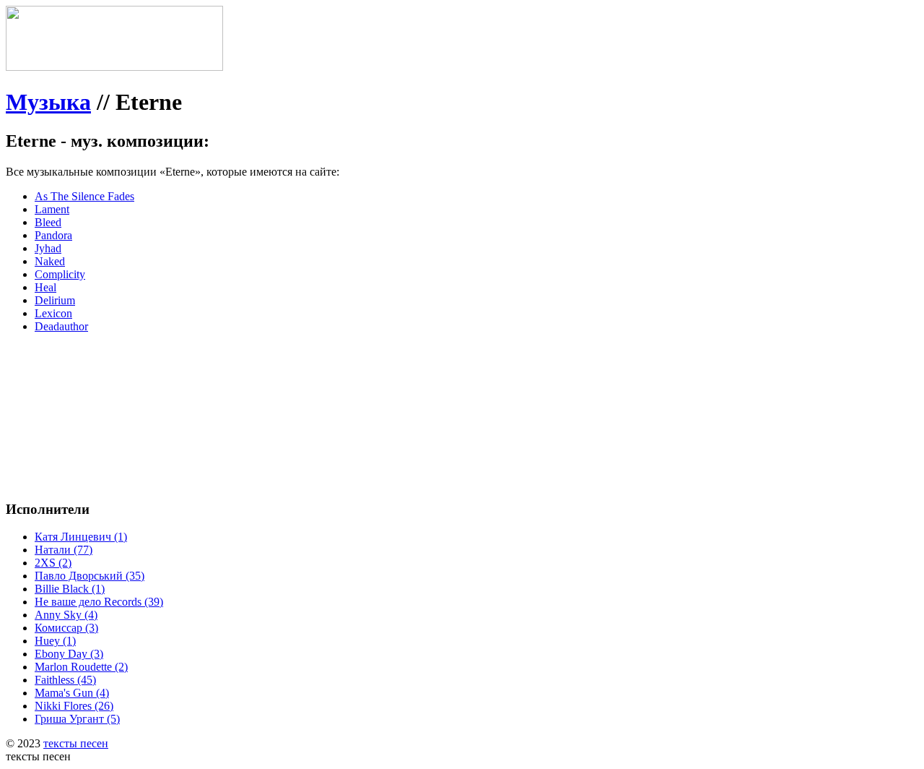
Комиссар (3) (66, 628)
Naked (50, 261)
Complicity (60, 274)
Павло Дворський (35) (89, 576)
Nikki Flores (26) (74, 706)
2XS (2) (53, 563)
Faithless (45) (65, 680)
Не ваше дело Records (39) (99, 602)
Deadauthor (61, 326)
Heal (45, 287)
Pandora (53, 235)
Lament (52, 209)
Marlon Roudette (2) (81, 667)
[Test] (114, 67)
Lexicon (53, 313)
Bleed (48, 222)
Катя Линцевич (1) (81, 536)
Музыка (48, 102)
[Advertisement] (222, 377)
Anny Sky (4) (66, 615)
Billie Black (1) (70, 589)
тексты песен (75, 743)
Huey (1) (55, 641)
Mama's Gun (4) (72, 693)
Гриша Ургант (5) (77, 719)
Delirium (55, 300)
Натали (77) (63, 550)
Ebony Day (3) (69, 654)
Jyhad (48, 248)
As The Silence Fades (84, 196)
